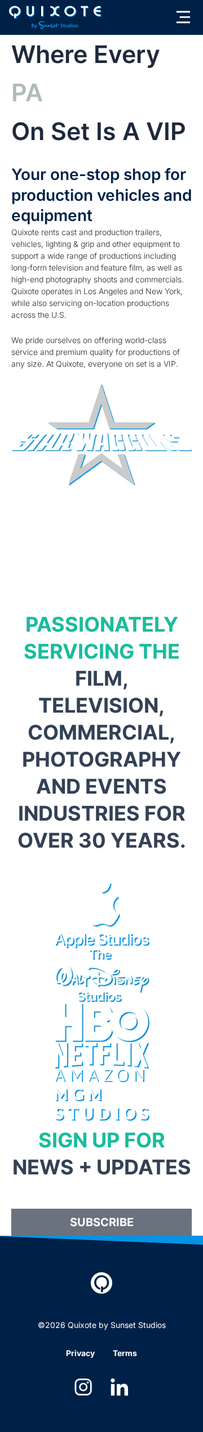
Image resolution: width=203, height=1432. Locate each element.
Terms (125, 1353)
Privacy (80, 1353)
